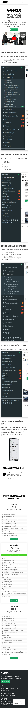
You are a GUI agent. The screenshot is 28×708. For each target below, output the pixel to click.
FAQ (3, 702)
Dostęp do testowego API (10, 699)
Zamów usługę (14, 30)
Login (22, 2)
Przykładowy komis (8, 704)
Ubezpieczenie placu (8, 706)
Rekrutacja (5, 700)
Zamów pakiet (14, 549)
